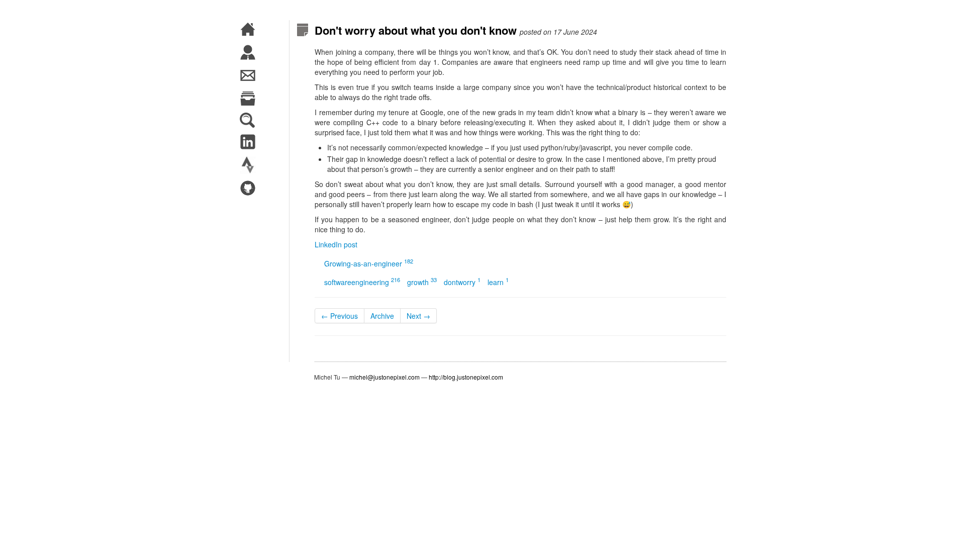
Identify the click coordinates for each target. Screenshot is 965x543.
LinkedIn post (336, 244)
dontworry (462, 282)
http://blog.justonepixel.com (466, 377)
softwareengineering (362, 282)
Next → (418, 316)
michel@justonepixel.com (384, 377)
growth (422, 282)
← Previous (339, 316)
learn (498, 282)
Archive (382, 316)
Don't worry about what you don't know (416, 30)
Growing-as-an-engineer (368, 263)
